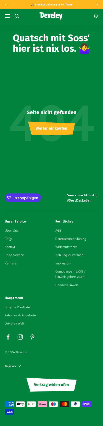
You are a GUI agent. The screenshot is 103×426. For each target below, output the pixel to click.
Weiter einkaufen (51, 128)
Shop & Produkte (17, 307)
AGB (58, 230)
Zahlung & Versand (69, 255)
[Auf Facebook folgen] (8, 337)
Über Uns (11, 230)
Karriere (11, 263)
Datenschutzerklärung (70, 239)
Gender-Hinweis (66, 285)
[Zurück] (5, 4)
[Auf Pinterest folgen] (32, 337)
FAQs (8, 239)
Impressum (63, 263)
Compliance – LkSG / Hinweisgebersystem (70, 274)
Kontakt (10, 247)
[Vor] (97, 4)
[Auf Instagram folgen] (20, 337)
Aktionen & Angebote (20, 315)
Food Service (14, 255)
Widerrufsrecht (66, 247)
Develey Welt (14, 323)
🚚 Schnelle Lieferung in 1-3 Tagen (52, 4)
